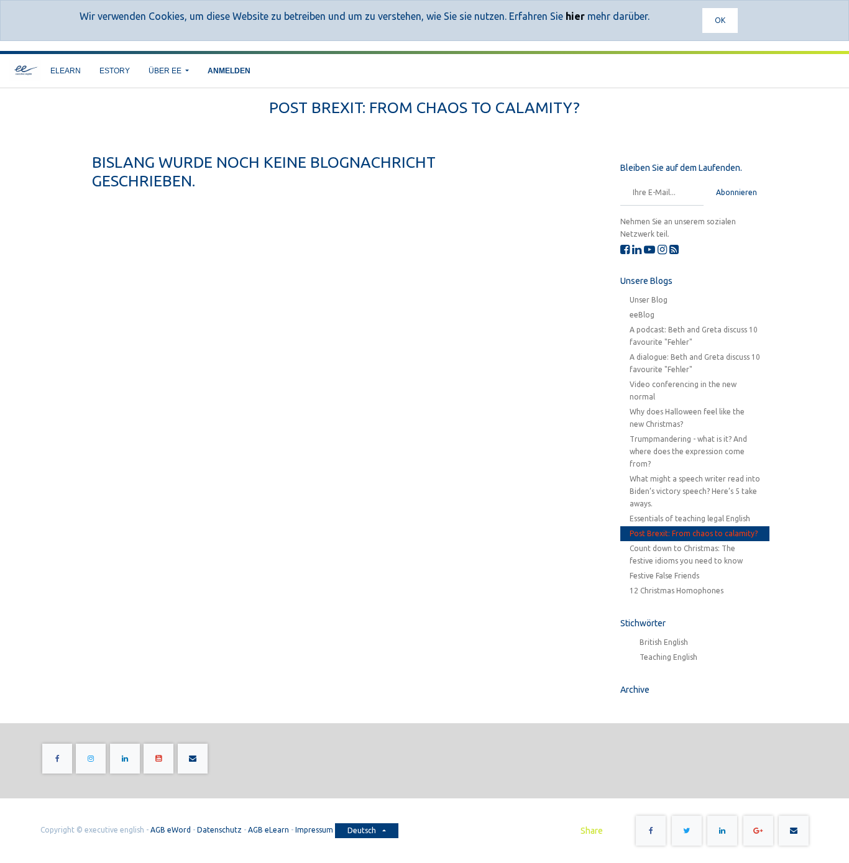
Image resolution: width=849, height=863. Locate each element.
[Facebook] (625, 249)
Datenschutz (219, 830)
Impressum (315, 830)
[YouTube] (649, 249)
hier (575, 16)
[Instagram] (662, 249)
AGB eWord (170, 830)
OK (720, 20)
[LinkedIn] (636, 249)
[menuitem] (65, 70)
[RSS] (674, 249)
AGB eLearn (268, 830)
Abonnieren (736, 192)
